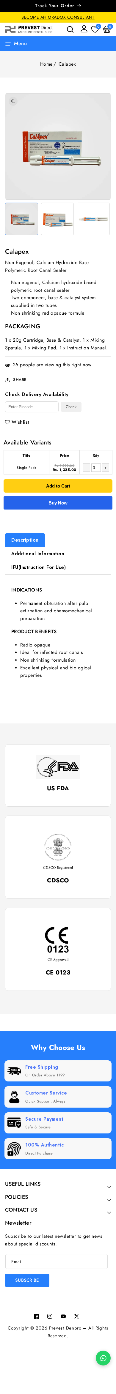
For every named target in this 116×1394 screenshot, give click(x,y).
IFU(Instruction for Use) (38, 567)
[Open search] (70, 29)
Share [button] (19, 379)
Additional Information (37, 553)
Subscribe (27, 1280)
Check (71, 407)
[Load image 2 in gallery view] (57, 219)
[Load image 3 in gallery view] (93, 219)
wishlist (20, 422)
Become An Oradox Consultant (58, 17)
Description (25, 540)
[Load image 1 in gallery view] (21, 219)
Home (46, 64)
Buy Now (58, 502)
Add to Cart (58, 485)
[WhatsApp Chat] (103, 1358)
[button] (107, 29)
